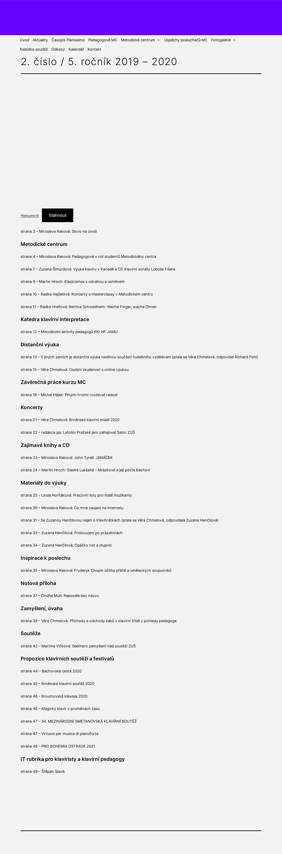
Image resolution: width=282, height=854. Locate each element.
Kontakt (94, 49)
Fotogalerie (221, 40)
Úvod (24, 40)
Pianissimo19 (30, 215)
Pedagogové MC (102, 40)
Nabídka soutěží (34, 49)
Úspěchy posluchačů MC (185, 40)
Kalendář (76, 49)
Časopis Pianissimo (68, 40)
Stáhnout (57, 215)
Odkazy (58, 49)
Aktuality (40, 40)
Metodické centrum (138, 40)
